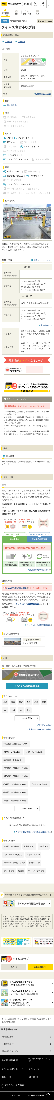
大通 (13, 710)
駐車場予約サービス (10, 1051)
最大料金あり (13, 105)
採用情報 (32, 1077)
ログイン (14, 967)
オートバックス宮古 (36, 871)
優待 (16, 14)
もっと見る (27, 718)
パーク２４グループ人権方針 (13, 1085)
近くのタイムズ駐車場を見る (27, 686)
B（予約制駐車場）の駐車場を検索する (33, 832)
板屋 (36, 702)
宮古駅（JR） (29, 846)
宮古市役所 (43, 846)
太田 (5, 710)
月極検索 (26, 4)
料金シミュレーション (43, 260)
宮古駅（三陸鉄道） (11, 846)
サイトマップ (33, 1069)
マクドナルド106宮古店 (13, 855)
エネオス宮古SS (33, 855)
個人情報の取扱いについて (39, 1059)
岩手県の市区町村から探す (40, 729)
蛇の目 (21, 871)
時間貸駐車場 (7, 1037)
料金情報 (21, 41)
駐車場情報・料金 (5, 14)
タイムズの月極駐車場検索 (16, 588)
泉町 (28, 702)
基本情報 (8, 41)
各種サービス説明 (43, 94)
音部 (28, 710)
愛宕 (13, 702)
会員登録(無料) (40, 967)
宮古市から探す (45, 725)
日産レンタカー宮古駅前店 (14, 863)
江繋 (44, 702)
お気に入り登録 (46, 21)
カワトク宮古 (8, 871)
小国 (21, 710)
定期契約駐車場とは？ (39, 570)
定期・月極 (27, 14)
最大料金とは (46, 325)
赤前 (5, 702)
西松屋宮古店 (34, 863)
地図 (37, 14)
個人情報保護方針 (8, 1060)
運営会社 (5, 1077)
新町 (21, 702)
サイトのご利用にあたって (12, 1069)
